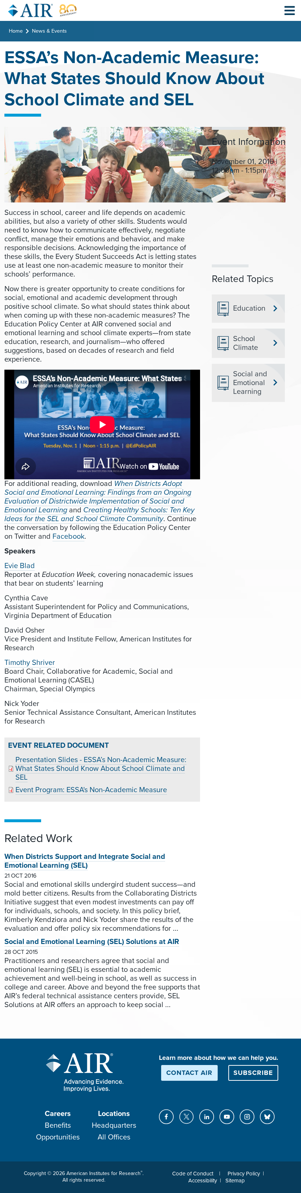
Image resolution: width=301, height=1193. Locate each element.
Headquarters (114, 1125)
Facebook (68, 536)
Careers (58, 1113)
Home (16, 31)
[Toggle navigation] (289, 10)
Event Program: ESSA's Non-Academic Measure (91, 790)
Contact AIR (189, 1073)
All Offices (114, 1137)
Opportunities (58, 1137)
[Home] (42, 10)
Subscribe (253, 1073)
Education (249, 308)
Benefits (58, 1125)
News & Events (49, 31)
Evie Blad (19, 565)
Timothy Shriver (29, 662)
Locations (114, 1113)
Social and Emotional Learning (250, 383)
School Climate (245, 343)
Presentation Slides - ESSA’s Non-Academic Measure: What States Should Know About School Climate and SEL (100, 768)
